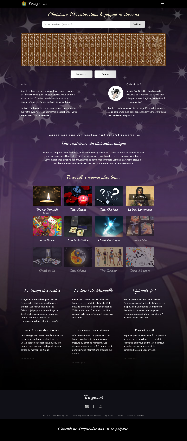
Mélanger (81, 74)
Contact (119, 415)
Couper (105, 74)
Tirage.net (93, 397)
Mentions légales (60, 415)
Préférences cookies (135, 415)
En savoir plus (27, 358)
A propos (109, 415)
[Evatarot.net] (87, 406)
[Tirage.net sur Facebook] (93, 406)
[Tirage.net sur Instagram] (100, 406)
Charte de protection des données (86, 415)
